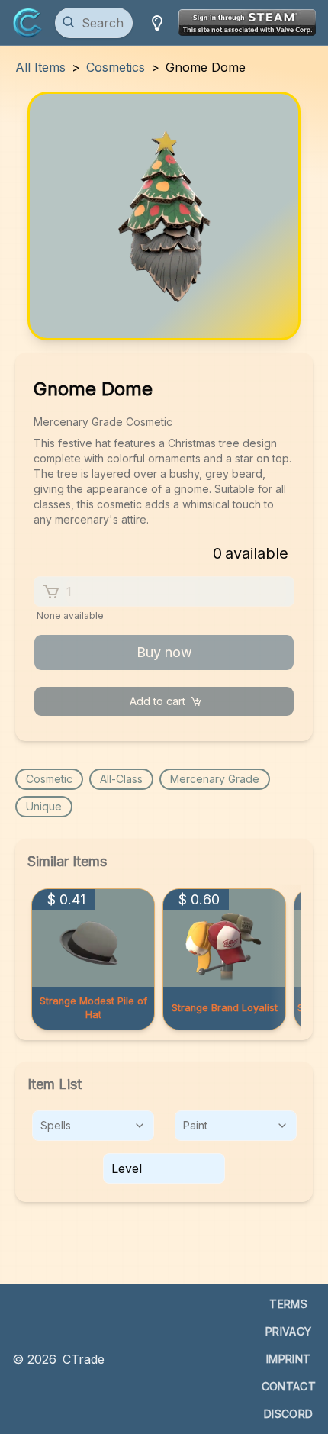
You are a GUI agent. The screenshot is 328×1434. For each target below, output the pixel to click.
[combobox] (93, 1125)
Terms (288, 1303)
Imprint (288, 1358)
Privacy (288, 1331)
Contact (289, 1386)
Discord (288, 1413)
